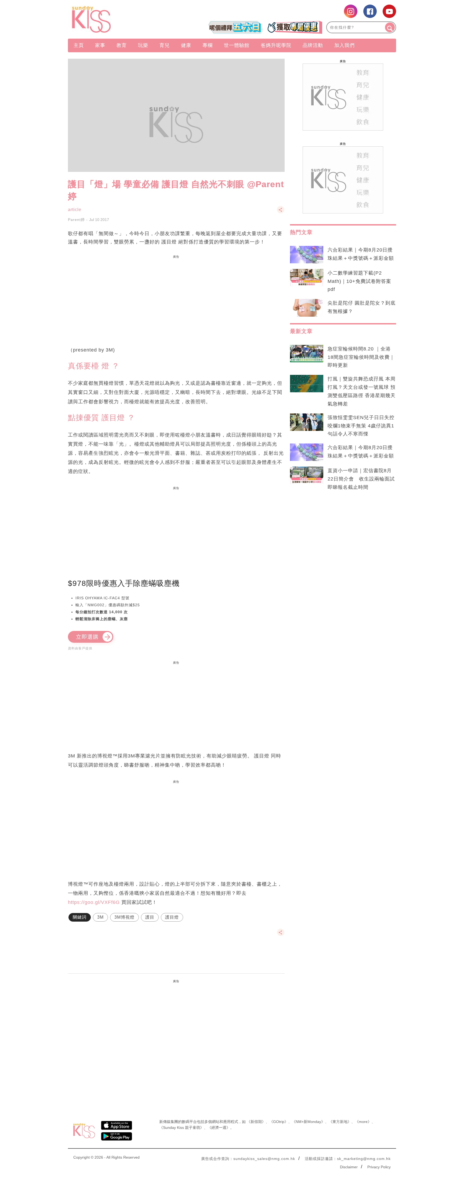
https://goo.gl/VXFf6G (94, 902)
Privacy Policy (379, 1167)
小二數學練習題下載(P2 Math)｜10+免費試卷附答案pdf (359, 281)
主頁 (79, 45)
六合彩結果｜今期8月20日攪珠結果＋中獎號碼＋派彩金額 (361, 254)
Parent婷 (76, 219)
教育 (122, 45)
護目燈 (172, 917)
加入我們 (344, 45)
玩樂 (143, 45)
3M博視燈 (124, 917)
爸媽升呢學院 (276, 45)
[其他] (281, 212)
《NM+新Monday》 (308, 1121)
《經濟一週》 (219, 1127)
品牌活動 (313, 45)
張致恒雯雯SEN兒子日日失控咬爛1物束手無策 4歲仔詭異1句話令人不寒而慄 (361, 426)
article (74, 209)
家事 (100, 45)
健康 (186, 45)
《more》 (363, 1121)
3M (100, 917)
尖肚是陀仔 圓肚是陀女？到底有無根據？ (362, 307)
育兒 (165, 45)
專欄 (207, 45)
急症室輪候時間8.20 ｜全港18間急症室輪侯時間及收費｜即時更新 (361, 357)
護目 (149, 917)
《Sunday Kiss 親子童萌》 (181, 1127)
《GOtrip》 (278, 1121)
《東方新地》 (340, 1121)
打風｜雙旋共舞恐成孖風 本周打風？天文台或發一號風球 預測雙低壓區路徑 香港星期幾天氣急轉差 (362, 391)
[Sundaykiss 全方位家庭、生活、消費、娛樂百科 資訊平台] (117, 19)
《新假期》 (256, 1121)
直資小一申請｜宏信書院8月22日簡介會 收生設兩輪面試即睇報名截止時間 (361, 479)
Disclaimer (349, 1167)
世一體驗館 (236, 45)
